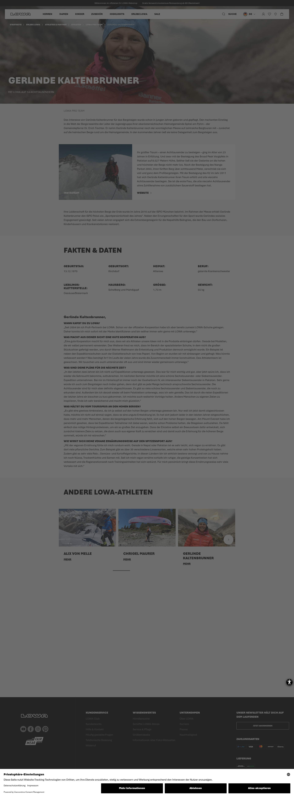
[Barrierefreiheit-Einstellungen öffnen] (289, 682)
